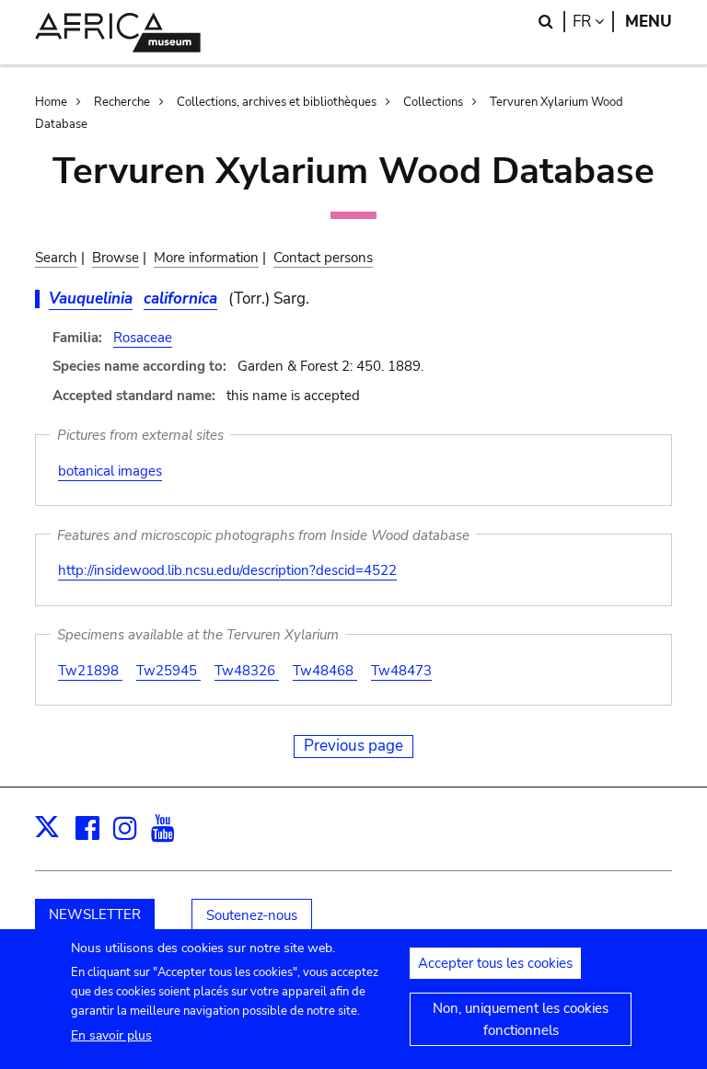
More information (206, 257)
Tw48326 (246, 670)
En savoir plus (111, 1035)
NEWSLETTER (95, 914)
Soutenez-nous (251, 915)
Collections (433, 102)
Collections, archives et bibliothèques (277, 102)
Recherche (122, 102)
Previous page (353, 745)
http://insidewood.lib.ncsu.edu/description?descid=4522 (227, 570)
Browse (115, 257)
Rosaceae (142, 337)
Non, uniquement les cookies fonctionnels (520, 1019)
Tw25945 (168, 670)
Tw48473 (401, 670)
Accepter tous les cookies (495, 963)
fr (593, 21)
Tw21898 (90, 670)
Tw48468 (325, 670)
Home (51, 102)
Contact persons (323, 257)
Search (56, 257)
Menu (648, 21)
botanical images (110, 471)
